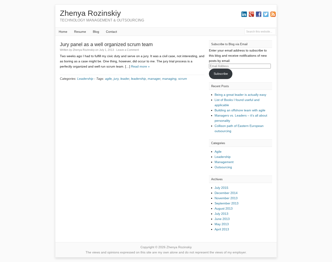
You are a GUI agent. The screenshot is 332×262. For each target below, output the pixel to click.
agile (108, 78)
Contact (111, 31)
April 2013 (222, 229)
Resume (80, 31)
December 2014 (226, 193)
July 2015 (221, 187)
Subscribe (221, 73)
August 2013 (224, 208)
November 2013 (226, 198)
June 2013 (222, 219)
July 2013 (221, 213)
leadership (138, 78)
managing (169, 78)
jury (116, 78)
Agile (218, 151)
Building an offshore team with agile (240, 110)
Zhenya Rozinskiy (90, 13)
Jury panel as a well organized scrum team (106, 44)
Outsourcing (223, 167)
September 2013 (226, 203)
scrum (182, 78)
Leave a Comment (127, 49)
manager (154, 78)
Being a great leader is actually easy (240, 94)
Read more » (140, 66)
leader (124, 78)
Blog (96, 31)
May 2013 (222, 224)
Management (224, 162)
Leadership (85, 78)
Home (63, 31)
